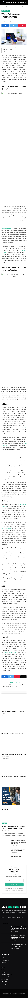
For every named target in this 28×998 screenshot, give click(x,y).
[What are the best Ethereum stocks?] (14, 725)
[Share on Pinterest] (22, 25)
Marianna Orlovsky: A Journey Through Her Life (17, 857)
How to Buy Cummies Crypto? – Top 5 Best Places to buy (13, 755)
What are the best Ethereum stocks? (12, 734)
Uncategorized (5, 984)
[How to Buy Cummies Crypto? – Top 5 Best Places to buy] (14, 745)
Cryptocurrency (6, 10)
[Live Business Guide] (13, 2)
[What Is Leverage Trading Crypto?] (14, 37)
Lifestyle (3, 972)
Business (4, 823)
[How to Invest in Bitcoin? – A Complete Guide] (14, 703)
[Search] (26, 2)
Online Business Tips (6, 974)
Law (2, 969)
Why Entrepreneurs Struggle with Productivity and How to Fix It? (14, 827)
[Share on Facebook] (5, 25)
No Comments (6, 21)
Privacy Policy (15, 890)
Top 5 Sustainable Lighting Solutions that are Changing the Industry (18, 842)
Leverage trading (6, 228)
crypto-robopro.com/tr (10, 652)
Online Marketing (5, 976)
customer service (6, 528)
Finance (3, 965)
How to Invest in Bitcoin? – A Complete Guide (12, 712)
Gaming (3, 967)
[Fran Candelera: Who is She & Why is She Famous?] (6, 851)
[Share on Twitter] (14, 25)
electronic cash (22, 427)
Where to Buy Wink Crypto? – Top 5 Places (13, 777)
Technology (4, 981)
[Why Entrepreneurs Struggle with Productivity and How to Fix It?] (14, 817)
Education (3, 962)
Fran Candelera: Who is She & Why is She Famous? (18, 849)
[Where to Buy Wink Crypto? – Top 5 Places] (14, 768)
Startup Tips (4, 979)
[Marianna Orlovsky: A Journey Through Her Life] (6, 858)
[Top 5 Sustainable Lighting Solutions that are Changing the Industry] (6, 842)
